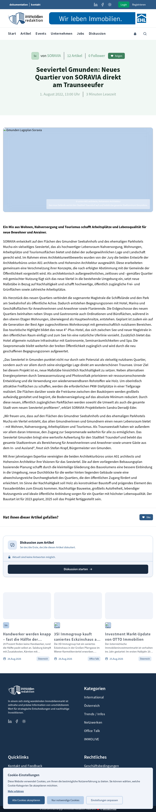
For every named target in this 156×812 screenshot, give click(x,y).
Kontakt (35, 4)
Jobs (80, 33)
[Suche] (145, 34)
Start (12, 33)
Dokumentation (19, 4)
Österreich (92, 706)
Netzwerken (93, 722)
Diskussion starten (76, 569)
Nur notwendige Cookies (65, 800)
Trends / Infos (94, 714)
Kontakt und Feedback (25, 766)
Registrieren (139, 4)
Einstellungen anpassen (104, 800)
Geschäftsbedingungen (101, 766)
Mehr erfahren (16, 791)
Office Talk (92, 731)
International (94, 697)
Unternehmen (61, 33)
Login (124, 4)
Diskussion (97, 33)
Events (41, 33)
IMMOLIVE (91, 739)
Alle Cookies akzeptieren (26, 800)
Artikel (26, 33)
